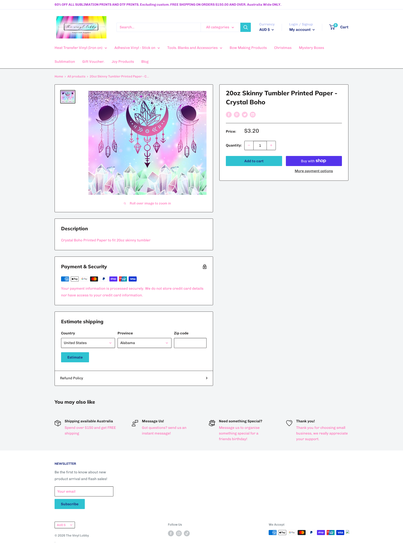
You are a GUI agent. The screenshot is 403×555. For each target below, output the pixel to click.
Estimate (75, 357)
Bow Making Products (248, 48)
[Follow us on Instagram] (179, 533)
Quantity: (234, 145)
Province (125, 333)
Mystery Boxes (311, 48)
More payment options (314, 171)
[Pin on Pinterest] (237, 114)
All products (76, 76)
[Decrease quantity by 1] (249, 145)
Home (59, 76)
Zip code (181, 333)
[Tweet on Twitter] (245, 114)
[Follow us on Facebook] (171, 533)
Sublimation (65, 61)
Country (68, 333)
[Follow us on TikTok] (187, 533)
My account (300, 29)
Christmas (283, 48)
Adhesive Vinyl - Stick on (134, 48)
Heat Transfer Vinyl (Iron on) (78, 48)
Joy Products (123, 61)
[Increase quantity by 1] (271, 145)
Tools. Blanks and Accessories (192, 48)
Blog (145, 61)
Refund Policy (71, 378)
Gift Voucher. (93, 61)
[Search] (245, 27)
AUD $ (61, 525)
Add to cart (254, 161)
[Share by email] (253, 114)
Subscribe (70, 504)
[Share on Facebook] (229, 114)
